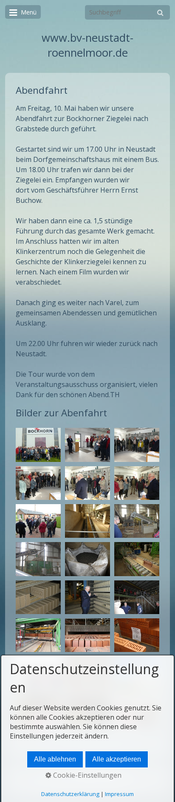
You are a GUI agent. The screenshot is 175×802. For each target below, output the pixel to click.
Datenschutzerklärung (70, 794)
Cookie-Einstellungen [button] (86, 775)
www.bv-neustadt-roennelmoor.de (87, 45)
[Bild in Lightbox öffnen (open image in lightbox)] (38, 445)
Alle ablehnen (55, 759)
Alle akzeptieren (116, 759)
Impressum (119, 794)
